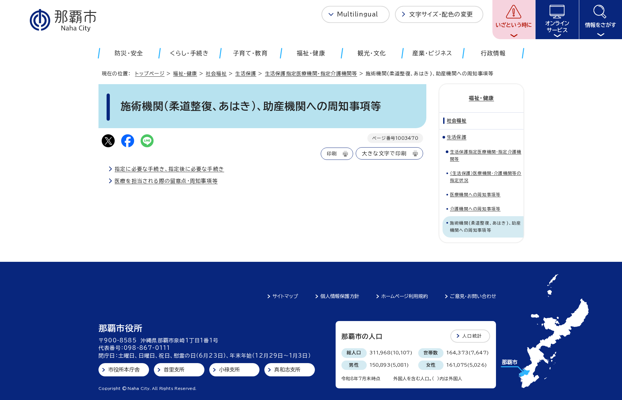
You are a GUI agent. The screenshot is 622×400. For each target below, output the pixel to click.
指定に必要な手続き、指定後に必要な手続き (169, 169)
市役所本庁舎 (124, 369)
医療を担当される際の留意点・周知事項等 (166, 180)
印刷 (332, 153)
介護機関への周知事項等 (475, 209)
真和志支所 (287, 369)
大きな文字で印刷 (384, 153)
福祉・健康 (185, 73)
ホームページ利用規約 (404, 296)
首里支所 (174, 369)
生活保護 (245, 73)
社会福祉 (216, 73)
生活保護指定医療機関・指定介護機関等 (311, 73)
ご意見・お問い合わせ (473, 296)
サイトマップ (285, 296)
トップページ (150, 73)
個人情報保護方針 (339, 296)
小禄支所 (229, 369)
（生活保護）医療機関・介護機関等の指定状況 (485, 177)
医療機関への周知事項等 (475, 195)
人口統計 (472, 336)
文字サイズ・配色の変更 (441, 14)
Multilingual (357, 14)
